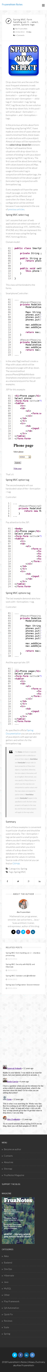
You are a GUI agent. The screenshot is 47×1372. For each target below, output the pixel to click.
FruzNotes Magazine (14, 1175)
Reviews (8, 1320)
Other (7, 1294)
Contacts (8, 1155)
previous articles (16, 209)
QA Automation (11, 1307)
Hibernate (9, 1275)
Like (29, 32)
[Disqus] (23, 1030)
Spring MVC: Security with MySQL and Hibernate (20, 965)
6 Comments (20, 35)
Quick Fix (8, 1314)
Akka (6, 1256)
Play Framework (11, 1301)
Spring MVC (20, 872)
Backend (8, 1262)
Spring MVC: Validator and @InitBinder (21, 975)
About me (8, 1162)
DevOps (8, 1269)
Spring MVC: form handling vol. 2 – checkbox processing (23, 954)
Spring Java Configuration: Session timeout (22, 984)
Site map (8, 1168)
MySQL (7, 1288)
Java (6, 1282)
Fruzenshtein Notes (12, 4)
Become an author (12, 1149)
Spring (24, 868)
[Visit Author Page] (23, 903)
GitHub (16, 863)
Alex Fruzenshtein (21, 29)
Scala (6, 1327)
